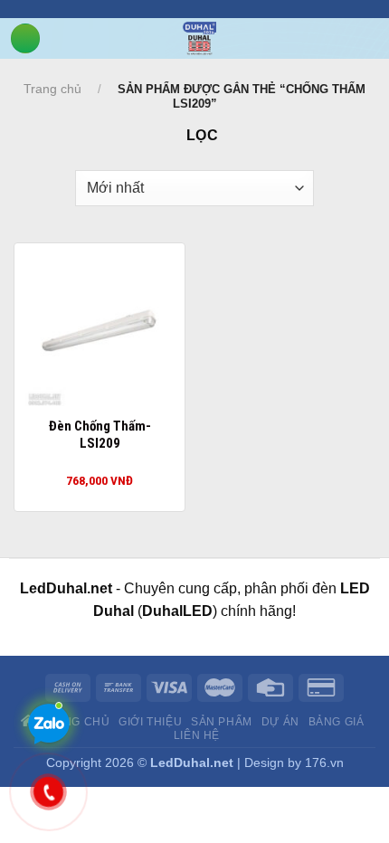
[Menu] (25, 38)
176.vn (324, 762)
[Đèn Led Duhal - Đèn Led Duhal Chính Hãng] (199, 38)
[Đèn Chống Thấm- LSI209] (99, 328)
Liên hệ (197, 735)
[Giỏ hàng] (380, 37)
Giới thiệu (150, 721)
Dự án (280, 721)
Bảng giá (336, 721)
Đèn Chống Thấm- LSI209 (100, 435)
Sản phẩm (221, 721)
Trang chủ (52, 88)
